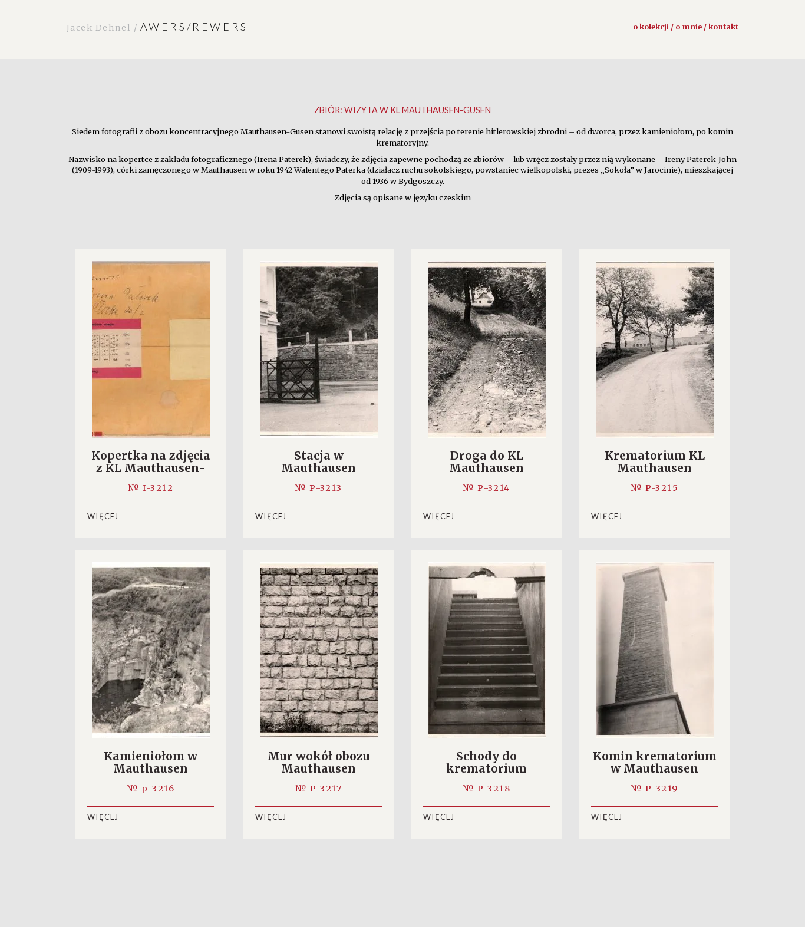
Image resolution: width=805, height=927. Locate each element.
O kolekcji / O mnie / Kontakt (685, 26)
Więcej (103, 516)
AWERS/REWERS (157, 26)
